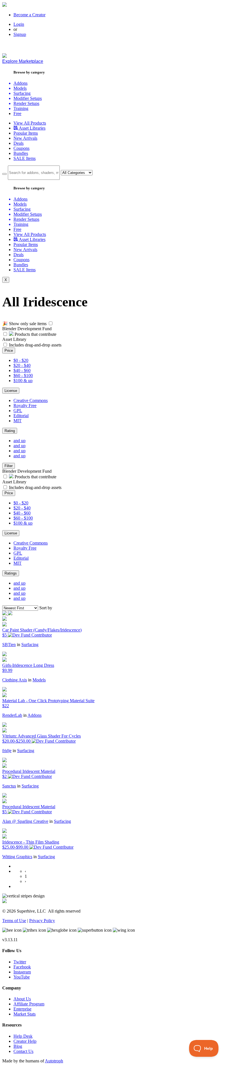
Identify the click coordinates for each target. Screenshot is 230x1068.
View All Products (29, 123)
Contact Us (23, 1051)
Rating (9, 431)
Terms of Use (14, 920)
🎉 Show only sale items (24, 323)
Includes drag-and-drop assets (35, 345)
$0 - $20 (20, 360)
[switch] (50, 323)
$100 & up (23, 380)
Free (17, 113)
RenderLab (12, 715)
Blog (17, 1046)
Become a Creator (29, 14)
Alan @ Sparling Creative (25, 821)
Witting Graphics (17, 856)
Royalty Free (24, 405)
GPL (17, 410)
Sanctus (9, 786)
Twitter (19, 961)
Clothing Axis (14, 679)
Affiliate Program (28, 1004)
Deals (18, 143)
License (10, 391)
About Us (22, 998)
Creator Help (24, 1041)
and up (19, 440)
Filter (8, 466)
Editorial (21, 415)
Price (8, 350)
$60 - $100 (23, 375)
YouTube (21, 977)
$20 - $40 (22, 365)
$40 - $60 (22, 370)
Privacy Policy (42, 920)
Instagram (22, 972)
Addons (34, 715)
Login (18, 24)
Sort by (45, 607)
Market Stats (24, 1014)
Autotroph (54, 1060)
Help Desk (23, 1036)
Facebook (22, 966)
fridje (7, 750)
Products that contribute (34, 334)
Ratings (10, 573)
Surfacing (29, 644)
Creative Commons (30, 400)
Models (39, 679)
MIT (17, 420)
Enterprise (22, 1009)
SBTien (9, 644)
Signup (19, 34)
